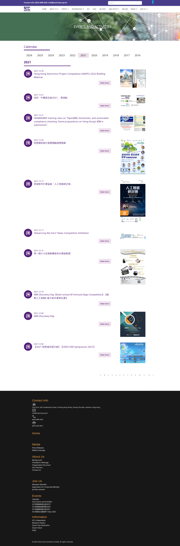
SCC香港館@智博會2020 (41, 507)
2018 (116, 55)
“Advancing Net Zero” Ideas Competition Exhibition (61, 232)
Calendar (35, 499)
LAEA (94, 9)
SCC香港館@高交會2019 (41, 504)
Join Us (143, 9)
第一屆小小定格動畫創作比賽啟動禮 (52, 253)
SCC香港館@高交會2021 (41, 509)
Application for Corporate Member (46, 487)
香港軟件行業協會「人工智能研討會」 (53, 183)
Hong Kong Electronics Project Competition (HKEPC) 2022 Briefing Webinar (69, 75)
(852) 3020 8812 (37, 426)
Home (44, 9)
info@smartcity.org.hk (57, 2)
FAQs (34, 530)
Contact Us (36, 470)
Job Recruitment (38, 489)
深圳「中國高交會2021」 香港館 (50, 97)
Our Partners (37, 467)
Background (37, 460)
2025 (40, 55)
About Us (53, 9)
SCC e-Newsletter (39, 520)
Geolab (125, 9)
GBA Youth (113, 9)
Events (64, 9)
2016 (138, 55)
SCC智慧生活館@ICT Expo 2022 (44, 512)
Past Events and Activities (42, 502)
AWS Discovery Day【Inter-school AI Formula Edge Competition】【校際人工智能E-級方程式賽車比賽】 (71, 296)
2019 (105, 55)
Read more (105, 83)
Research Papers (38, 523)
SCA (88, 9)
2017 (127, 55)
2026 (29, 55)
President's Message (40, 462)
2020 (94, 55)
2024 (51, 55)
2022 (73, 55)
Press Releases (38, 448)
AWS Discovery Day (44, 316)
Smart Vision (37, 528)
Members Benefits (39, 484)
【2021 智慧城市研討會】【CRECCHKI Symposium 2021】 (65, 346)
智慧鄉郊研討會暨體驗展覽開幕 (50, 142)
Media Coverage (38, 450)
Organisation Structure (41, 465)
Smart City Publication (41, 525)
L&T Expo (102, 9)
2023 (62, 55)
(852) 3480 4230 (37, 419)
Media (133, 9)
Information (77, 9)
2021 (83, 55)
